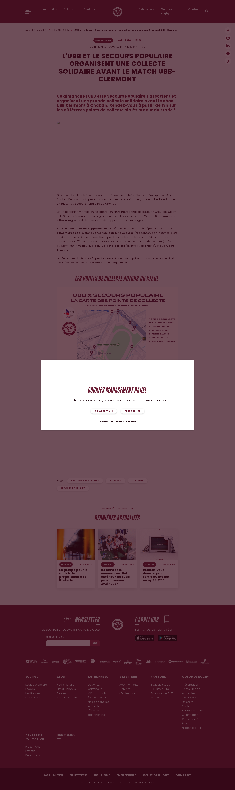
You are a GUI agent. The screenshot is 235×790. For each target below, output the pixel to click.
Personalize (133, 411)
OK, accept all (103, 411)
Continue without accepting (117, 422)
